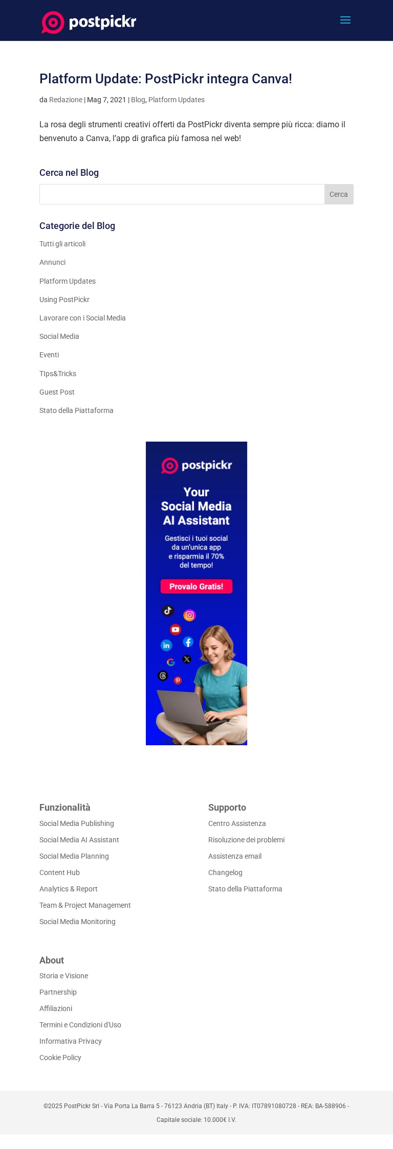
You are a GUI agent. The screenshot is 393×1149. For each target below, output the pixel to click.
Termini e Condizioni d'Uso (80, 1025)
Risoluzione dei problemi (246, 840)
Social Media (59, 336)
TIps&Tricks (57, 374)
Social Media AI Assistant (79, 840)
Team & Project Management (85, 905)
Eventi (49, 355)
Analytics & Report (68, 889)
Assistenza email (234, 856)
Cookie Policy (60, 1057)
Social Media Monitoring (77, 921)
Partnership (58, 992)
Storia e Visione (63, 976)
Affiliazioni (55, 1008)
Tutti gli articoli (62, 244)
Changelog (225, 872)
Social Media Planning (74, 856)
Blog (138, 100)
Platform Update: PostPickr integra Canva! (165, 78)
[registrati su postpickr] (196, 593)
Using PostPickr (64, 299)
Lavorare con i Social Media (82, 318)
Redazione (65, 100)
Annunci (52, 262)
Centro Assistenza (237, 823)
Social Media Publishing (76, 823)
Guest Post (57, 392)
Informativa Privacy (70, 1041)
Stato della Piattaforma (76, 410)
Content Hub (59, 872)
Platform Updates (176, 100)
